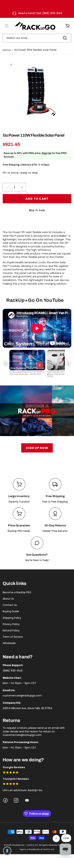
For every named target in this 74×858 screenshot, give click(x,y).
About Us (8, 598)
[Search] (65, 38)
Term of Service (13, 637)
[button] (4, 26)
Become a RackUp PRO (17, 592)
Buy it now (37, 210)
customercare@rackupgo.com (22, 695)
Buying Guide (11, 611)
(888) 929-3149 (12, 670)
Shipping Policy (12, 618)
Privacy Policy (11, 624)
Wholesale (9, 643)
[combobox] (37, 38)
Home (7, 50)
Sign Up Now (37, 448)
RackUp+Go (18, 845)
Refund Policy (11, 630)
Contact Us (10, 605)
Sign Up (46, 153)
